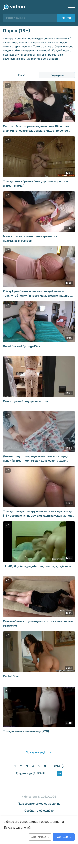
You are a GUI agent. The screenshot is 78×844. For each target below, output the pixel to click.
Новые (21, 75)
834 (57, 766)
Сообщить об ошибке (39, 810)
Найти (66, 18)
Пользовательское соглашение (39, 803)
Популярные (57, 75)
